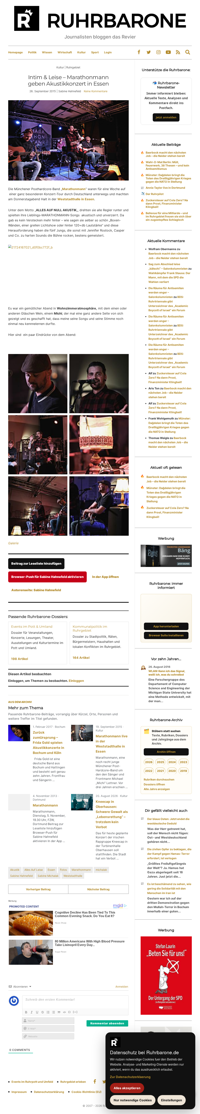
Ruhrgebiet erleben (73, 1081)
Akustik (15, 869)
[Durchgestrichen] (42, 1012)
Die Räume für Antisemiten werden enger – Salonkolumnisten (166, 292)
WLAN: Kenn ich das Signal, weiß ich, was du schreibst (166, 672)
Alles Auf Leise (33, 869)
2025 (160, 762)
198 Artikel (19, 659)
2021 (160, 770)
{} (69, 1011)
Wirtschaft (65, 52)
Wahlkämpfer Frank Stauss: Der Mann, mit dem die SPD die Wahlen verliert (169, 277)
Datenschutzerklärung (49, 1091)
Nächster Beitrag (98, 889)
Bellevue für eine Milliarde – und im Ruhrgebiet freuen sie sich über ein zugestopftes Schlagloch (168, 216)
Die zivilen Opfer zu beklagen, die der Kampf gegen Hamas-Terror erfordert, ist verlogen (169, 854)
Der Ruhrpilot (154, 194)
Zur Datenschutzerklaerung (130, 1077)
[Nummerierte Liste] (48, 1012)
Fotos (63, 869)
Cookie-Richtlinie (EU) (86, 1091)
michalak (101, 869)
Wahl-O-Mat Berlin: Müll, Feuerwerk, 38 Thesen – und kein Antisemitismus (167, 165)
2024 (172, 762)
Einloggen (76, 681)
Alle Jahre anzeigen (157, 789)
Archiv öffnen (166, 751)
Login (108, 52)
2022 (148, 770)
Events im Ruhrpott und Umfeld (32, 1081)
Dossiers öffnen (154, 784)
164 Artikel (81, 658)
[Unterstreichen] (37, 1012)
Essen (51, 869)
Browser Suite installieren (166, 635)
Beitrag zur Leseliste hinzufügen (36, 563)
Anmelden (121, 986)
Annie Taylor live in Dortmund (165, 187)
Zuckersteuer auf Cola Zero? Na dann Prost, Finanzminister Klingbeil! (167, 203)
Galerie (13, 543)
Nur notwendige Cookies (133, 1100)
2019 (183, 770)
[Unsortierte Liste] (53, 1012)
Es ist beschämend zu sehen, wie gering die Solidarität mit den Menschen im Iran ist (169, 888)
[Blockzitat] (59, 1012)
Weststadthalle (72, 875)
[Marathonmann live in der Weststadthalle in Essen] (82, 733)
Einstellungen (171, 1100)
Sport (95, 52)
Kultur (81, 52)
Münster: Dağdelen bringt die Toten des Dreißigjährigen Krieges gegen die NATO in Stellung (168, 178)
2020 (172, 770)
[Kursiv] (31, 1012)
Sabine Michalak (48, 875)
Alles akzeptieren (127, 1088)
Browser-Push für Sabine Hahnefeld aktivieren (47, 577)
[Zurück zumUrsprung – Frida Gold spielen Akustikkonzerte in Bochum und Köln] (19, 733)
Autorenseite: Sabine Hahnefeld (36, 590)
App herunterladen (166, 626)
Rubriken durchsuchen (159, 779)
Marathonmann (74, 189)
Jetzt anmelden (166, 117)
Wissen (47, 52)
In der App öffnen (105, 577)
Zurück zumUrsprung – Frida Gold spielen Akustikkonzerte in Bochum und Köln (48, 742)
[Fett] (26, 1012)
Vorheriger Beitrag (38, 889)
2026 (149, 762)
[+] (75, 1011)
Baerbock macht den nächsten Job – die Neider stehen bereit (166, 154)
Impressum (19, 1091)
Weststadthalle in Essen (75, 199)
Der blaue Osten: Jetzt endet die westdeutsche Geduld (168, 821)
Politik (32, 52)
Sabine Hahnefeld (21, 875)
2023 (183, 762)
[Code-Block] (64, 1012)
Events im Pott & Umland (31, 627)
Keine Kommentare (95, 91)
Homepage (15, 52)
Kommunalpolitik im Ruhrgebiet (90, 628)
